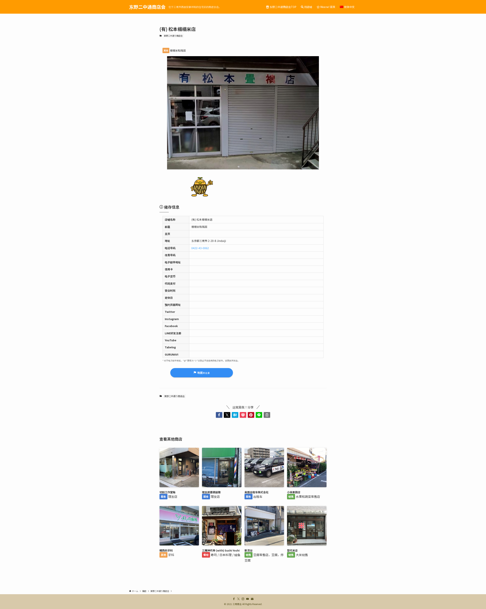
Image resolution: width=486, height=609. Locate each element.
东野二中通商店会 (147, 7)
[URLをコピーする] (267, 415)
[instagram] (243, 599)
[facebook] (234, 599)
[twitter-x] (238, 599)
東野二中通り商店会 (173, 35)
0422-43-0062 (200, 248)
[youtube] (247, 599)
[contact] (252, 599)
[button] (219, 415)
